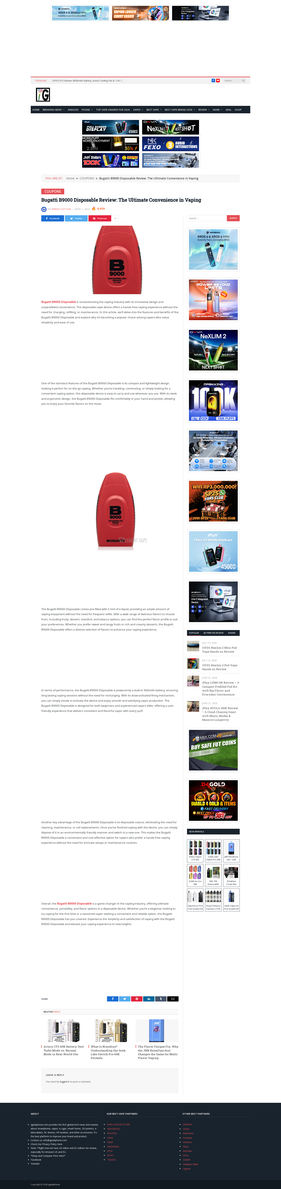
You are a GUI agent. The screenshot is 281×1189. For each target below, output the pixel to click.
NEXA (110, 1142)
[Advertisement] (140, 49)
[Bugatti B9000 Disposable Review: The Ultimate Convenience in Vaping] (110, 260)
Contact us (36, 1140)
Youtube (35, 1163)
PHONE (86, 109)
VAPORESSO (113, 1128)
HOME (36, 109)
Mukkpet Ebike (190, 1164)
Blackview (188, 1133)
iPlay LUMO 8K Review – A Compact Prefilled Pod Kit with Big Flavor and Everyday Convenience (220, 688)
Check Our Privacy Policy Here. (47, 1144)
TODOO (111, 1159)
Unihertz (187, 1142)
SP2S (110, 1150)
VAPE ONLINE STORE (118, 1124)
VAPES (136, 109)
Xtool (185, 1155)
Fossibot (187, 1137)
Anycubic (187, 1150)
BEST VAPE (153, 109)
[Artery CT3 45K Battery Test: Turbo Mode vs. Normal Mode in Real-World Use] (62, 1030)
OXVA (110, 1137)
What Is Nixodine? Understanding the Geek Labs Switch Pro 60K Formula (108, 1052)
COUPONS (53, 191)
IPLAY (110, 1155)
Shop (238, 109)
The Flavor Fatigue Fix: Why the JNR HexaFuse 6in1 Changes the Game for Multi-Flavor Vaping (158, 1052)
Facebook (36, 1159)
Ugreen (187, 1168)
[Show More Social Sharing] (115, 218)
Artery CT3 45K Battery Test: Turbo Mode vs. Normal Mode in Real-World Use (64, 1050)
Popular (194, 632)
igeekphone (54, 1184)
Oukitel (186, 1159)
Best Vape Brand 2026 (178, 109)
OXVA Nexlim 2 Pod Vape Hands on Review (219, 667)
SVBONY (187, 1124)
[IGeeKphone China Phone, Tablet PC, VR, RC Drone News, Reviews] (43, 95)
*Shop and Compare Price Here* (48, 1155)
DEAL (229, 109)
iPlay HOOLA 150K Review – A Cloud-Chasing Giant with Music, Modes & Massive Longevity (220, 714)
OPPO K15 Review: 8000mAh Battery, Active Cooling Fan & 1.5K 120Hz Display (89, 80)
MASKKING (113, 1146)
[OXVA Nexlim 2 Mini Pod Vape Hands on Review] (193, 646)
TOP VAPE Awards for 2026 (113, 109)
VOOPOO (112, 1133)
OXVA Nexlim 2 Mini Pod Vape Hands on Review (219, 649)
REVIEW (202, 109)
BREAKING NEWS (52, 109)
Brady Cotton (61, 209)
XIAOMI (231, 632)
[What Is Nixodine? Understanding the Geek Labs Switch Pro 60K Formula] (109, 1030)
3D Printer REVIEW (213, 632)
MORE (216, 109)
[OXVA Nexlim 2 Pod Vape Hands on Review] (193, 663)
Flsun (185, 1146)
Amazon (73, 109)
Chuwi (186, 1128)
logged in (64, 1081)
